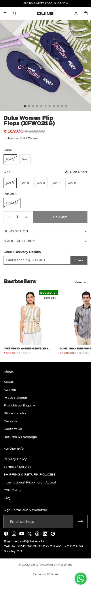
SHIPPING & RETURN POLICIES (29, 474)
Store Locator (15, 413)
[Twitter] (29, 533)
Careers (10, 421)
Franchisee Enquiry (19, 405)
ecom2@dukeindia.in (31, 541)
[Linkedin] (45, 533)
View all (81, 282)
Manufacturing (19, 241)
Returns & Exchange (20, 436)
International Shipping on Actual (30, 482)
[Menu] (5, 13)
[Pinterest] (52, 533)
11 (66, 106)
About (8, 381)
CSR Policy (12, 490)
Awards (10, 389)
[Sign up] (80, 521)
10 (62, 106)
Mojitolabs (65, 565)
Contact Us (13, 429)
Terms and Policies (45, 574)
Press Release (15, 397)
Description (16, 231)
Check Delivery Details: (23, 252)
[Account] (76, 13)
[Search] (14, 13)
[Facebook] (6, 533)
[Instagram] (14, 533)
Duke (34, 565)
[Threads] (37, 533)
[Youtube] (21, 533)
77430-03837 (30, 546)
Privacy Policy (15, 458)
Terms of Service (17, 466)
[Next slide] (82, 322)
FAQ (7, 498)
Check (78, 260)
